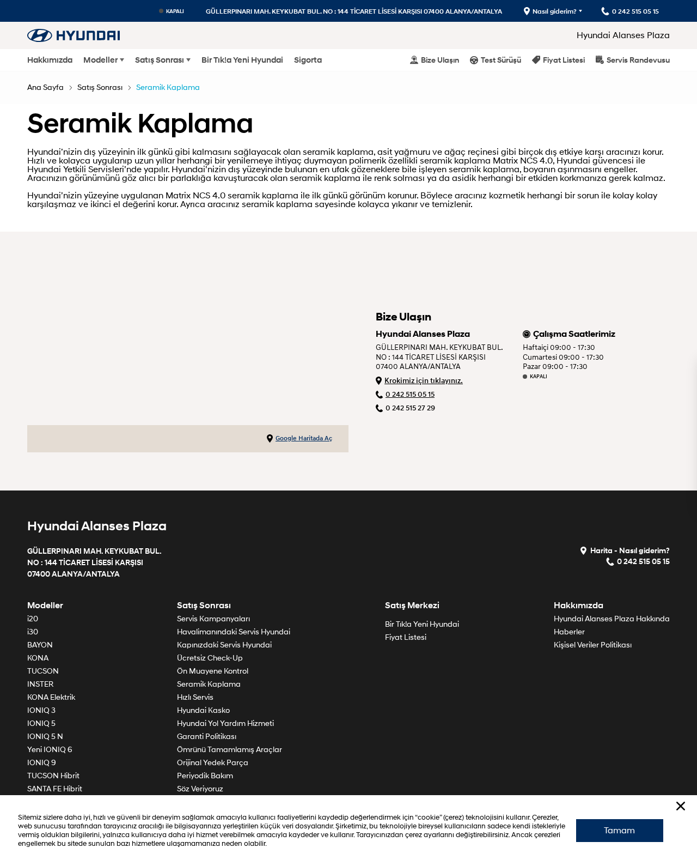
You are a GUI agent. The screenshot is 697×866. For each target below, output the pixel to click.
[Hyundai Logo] (73, 35)
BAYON (40, 645)
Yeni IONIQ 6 (49, 749)
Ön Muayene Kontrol (212, 671)
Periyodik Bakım (205, 775)
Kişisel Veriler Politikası (593, 645)
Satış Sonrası (159, 60)
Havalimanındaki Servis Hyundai (233, 632)
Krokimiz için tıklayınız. (423, 380)
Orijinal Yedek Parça (212, 762)
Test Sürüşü (501, 59)
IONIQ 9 (41, 762)
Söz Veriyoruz (200, 789)
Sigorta (308, 60)
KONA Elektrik (51, 697)
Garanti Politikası (206, 736)
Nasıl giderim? (555, 11)
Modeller (100, 60)
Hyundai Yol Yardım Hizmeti (225, 723)
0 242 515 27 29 (410, 408)
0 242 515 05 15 (410, 394)
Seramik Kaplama (168, 87)
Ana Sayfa (45, 87)
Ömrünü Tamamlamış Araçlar (229, 749)
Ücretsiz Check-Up (210, 658)
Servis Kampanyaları (213, 618)
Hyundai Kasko (203, 710)
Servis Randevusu (638, 59)
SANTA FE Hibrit (54, 789)
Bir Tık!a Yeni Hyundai (242, 60)
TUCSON (43, 671)
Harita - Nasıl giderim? (630, 550)
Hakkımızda (49, 60)
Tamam (619, 830)
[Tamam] (681, 806)
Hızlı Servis (195, 697)
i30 (32, 632)
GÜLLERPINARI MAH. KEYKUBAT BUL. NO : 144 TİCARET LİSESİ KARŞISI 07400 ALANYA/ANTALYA (354, 11)
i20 (32, 618)
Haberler (569, 632)
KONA (37, 658)
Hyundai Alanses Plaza (623, 35)
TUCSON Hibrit (53, 775)
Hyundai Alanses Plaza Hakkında (612, 618)
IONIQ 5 (41, 723)
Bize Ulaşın (440, 59)
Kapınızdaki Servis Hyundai (224, 645)
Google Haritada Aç (304, 438)
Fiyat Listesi (564, 59)
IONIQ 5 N (45, 736)
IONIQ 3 (41, 710)
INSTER (40, 684)
